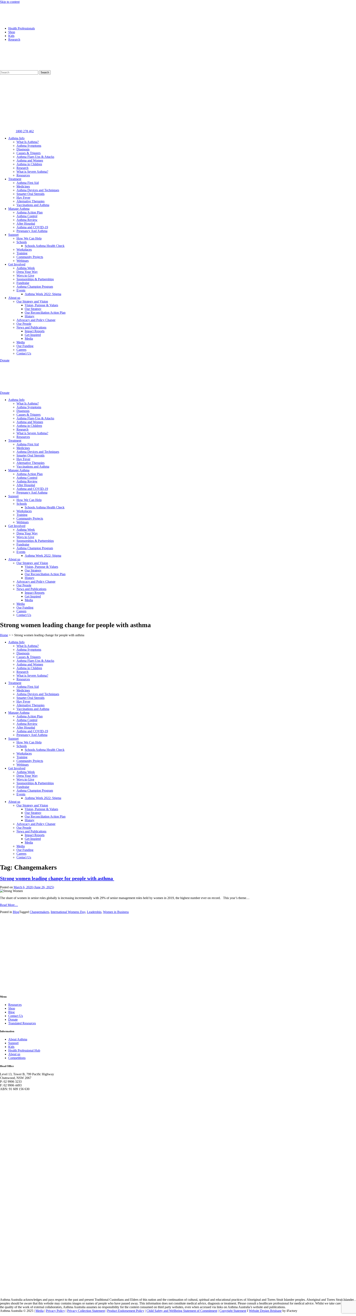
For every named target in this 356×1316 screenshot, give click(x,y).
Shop (11, 32)
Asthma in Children (29, 164)
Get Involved (16, 264)
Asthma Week (25, 268)
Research (14, 39)
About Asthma (17, 1039)
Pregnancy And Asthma (31, 231)
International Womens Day (68, 912)
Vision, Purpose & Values (41, 305)
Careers (21, 349)
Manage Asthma (18, 208)
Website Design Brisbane (265, 1310)
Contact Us (23, 353)
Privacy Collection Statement (86, 1310)
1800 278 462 (25, 131)
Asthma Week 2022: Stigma (43, 294)
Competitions (17, 1058)
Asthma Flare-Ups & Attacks (35, 156)
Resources (23, 175)
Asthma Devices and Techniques (37, 190)
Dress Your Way (27, 272)
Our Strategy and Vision (32, 301)
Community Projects (29, 257)
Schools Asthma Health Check (44, 246)
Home (4, 635)
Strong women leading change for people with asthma (57, 878)
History (29, 316)
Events (20, 290)
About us (14, 297)
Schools (21, 242)
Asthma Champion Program (34, 286)
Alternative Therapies (30, 201)
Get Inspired (33, 335)
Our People (23, 323)
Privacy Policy (55, 1310)
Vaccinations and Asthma (32, 205)
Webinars (22, 260)
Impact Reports (34, 331)
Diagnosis (22, 149)
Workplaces (24, 249)
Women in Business (116, 912)
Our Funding (24, 346)
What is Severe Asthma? (32, 171)
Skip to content (10, 2)
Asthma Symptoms (28, 145)
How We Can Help (29, 238)
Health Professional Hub (24, 1050)
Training (21, 253)
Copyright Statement (232, 1310)
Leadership (94, 912)
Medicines (23, 186)
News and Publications (31, 327)
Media (29, 338)
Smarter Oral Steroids (30, 194)
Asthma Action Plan (29, 212)
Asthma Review (26, 220)
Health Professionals (21, 28)
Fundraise (22, 283)
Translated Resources (22, 1023)
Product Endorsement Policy (125, 1310)
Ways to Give (25, 275)
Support (13, 234)
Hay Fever (23, 197)
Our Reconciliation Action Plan (45, 312)
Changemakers (39, 912)
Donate (13, 1019)
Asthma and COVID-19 (32, 227)
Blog (16, 912)
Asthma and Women (29, 160)
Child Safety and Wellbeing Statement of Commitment (181, 1310)
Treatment (14, 179)
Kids (11, 36)
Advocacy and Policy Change (35, 320)
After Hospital (25, 223)
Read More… (9, 905)
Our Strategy (33, 309)
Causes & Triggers (28, 153)
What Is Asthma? (27, 142)
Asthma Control (26, 216)
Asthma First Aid (27, 182)
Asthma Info (16, 138)
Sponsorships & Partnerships (35, 279)
